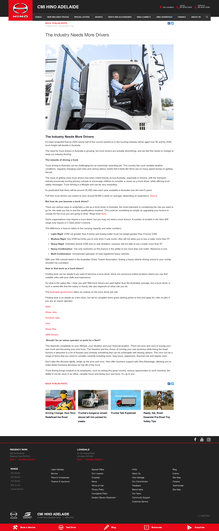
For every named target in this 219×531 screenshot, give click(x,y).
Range (38, 16)
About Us (196, 16)
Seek (48, 306)
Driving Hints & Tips (66, 26)
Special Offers (81, 16)
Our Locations (168, 7)
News (94, 481)
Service (99, 16)
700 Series (15, 481)
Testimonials (178, 485)
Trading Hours (26, 460)
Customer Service (140, 501)
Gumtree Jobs (52, 317)
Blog (175, 469)
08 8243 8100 (186, 7)
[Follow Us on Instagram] (208, 439)
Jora (47, 323)
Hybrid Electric (17, 489)
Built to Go (15, 485)
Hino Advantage (164, 16)
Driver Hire (50, 329)
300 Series (15, 473)
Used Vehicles (57, 469)
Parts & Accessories (60, 477)
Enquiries (96, 477)
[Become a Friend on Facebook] (195, 439)
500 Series (15, 477)
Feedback (136, 485)
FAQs (134, 469)
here (103, 213)
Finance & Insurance (60, 481)
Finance (182, 16)
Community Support (141, 497)
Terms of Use (98, 485)
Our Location (97, 473)
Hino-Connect (144, 16)
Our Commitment (140, 481)
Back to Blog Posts (56, 23)
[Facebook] (169, 23)
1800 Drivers (51, 334)
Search (207, 17)
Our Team (136, 493)
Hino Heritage (138, 477)
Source (153, 195)
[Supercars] (27, 515)
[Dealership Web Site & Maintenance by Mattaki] (203, 516)
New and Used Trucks (58, 16)
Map (12, 460)
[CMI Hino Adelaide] (20, 10)
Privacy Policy (98, 489)
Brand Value (137, 489)
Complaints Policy (99, 493)
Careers (176, 481)
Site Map (177, 477)
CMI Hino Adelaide (58, 6)
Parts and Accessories (119, 16)
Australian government (61, 292)
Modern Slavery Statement (104, 497)
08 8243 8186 (204, 7)
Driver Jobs (51, 312)
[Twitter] (172, 23)
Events (176, 473)
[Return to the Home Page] (14, 515)
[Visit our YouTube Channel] (202, 439)
